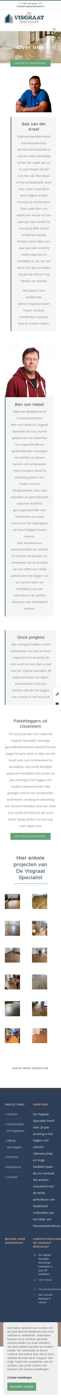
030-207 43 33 (30, 3)
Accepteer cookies (22, 1386)
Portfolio (12, 1157)
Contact (12, 1177)
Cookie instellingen (19, 1377)
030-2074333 (45, 1279)
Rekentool (14, 1167)
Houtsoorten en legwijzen (15, 1127)
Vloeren (12, 1114)
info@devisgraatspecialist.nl (47, 1289)
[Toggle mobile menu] (54, 29)
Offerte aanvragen (14, 1144)
